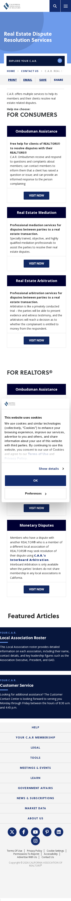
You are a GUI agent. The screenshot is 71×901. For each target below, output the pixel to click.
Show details (49, 468)
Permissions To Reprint (26, 854)
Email (27, 80)
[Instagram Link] (35, 840)
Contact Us (29, 71)
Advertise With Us (27, 857)
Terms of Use (14, 850)
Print (12, 80)
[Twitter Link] (12, 831)
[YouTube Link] (35, 831)
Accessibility (51, 854)
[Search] (55, 6)
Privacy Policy (34, 850)
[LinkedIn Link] (58, 831)
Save (43, 80)
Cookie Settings (55, 850)
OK (35, 480)
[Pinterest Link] (47, 831)
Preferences (33, 493)
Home (11, 71)
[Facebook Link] (23, 831)
